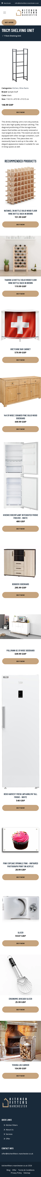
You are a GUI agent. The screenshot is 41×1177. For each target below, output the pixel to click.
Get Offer (9, 22)
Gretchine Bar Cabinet (20, 349)
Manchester (7, 3)
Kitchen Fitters (12, 1125)
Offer (8, 1138)
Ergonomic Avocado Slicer (20, 998)
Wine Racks (24, 88)
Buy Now (21, 112)
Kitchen (15, 88)
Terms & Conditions (26, 1170)
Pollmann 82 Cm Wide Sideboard (21, 650)
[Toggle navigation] (5, 13)
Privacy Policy (16, 1173)
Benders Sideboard (20, 584)
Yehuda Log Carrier (20, 1065)
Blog (8, 1170)
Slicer (20, 932)
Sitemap (27, 1173)
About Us (9, 1129)
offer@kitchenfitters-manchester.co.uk (26, 3)
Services (9, 1134)
